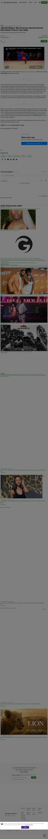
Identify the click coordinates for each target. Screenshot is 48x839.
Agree (25, 827)
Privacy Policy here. (29, 824)
